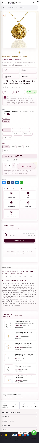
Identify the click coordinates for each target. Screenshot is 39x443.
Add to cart (27, 166)
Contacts (6, 416)
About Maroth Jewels (11, 412)
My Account (7, 425)
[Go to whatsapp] (34, 432)
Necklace (18, 59)
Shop (4, 429)
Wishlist (9, 92)
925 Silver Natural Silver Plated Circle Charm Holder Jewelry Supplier (24, 365)
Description (6, 267)
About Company (8, 421)
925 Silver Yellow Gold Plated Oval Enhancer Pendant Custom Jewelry (24, 333)
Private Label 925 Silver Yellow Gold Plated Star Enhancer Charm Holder (24, 355)
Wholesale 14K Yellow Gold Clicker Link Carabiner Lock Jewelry (24, 344)
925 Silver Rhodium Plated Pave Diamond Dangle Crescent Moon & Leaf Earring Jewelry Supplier (24, 322)
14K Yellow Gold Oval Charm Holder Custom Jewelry (24, 376)
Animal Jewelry (8, 59)
